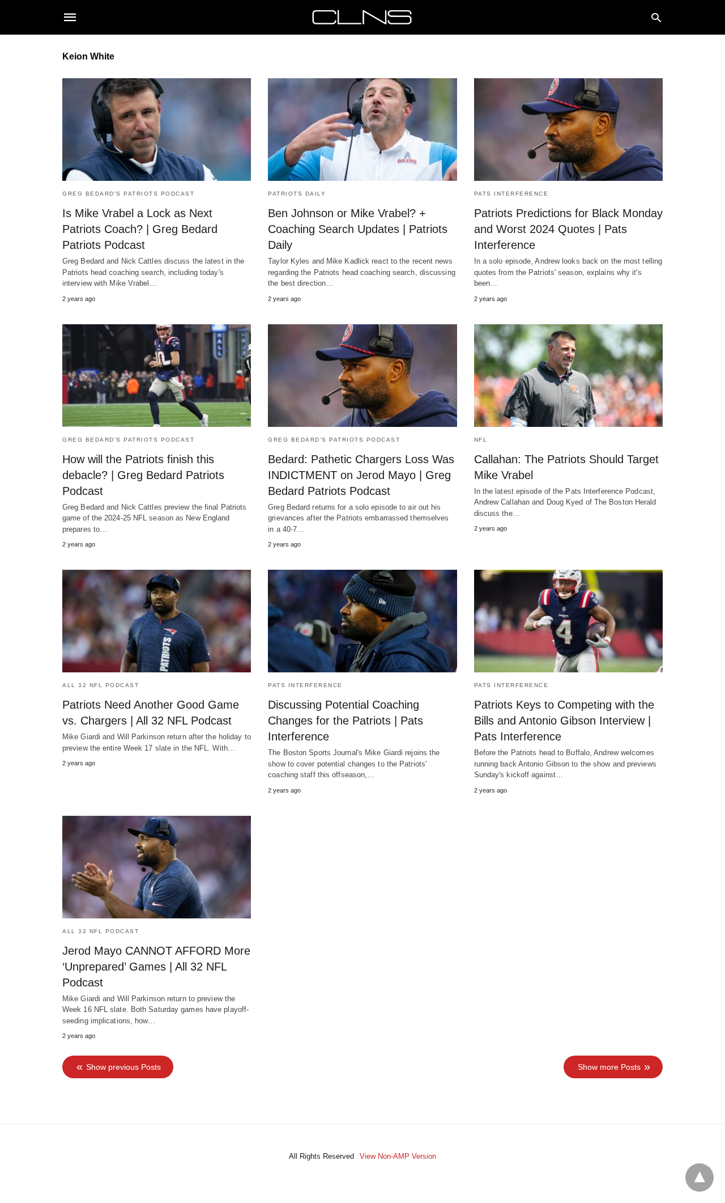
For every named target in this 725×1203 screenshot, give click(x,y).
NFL (481, 440)
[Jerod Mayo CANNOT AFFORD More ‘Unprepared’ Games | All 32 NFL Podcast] (156, 867)
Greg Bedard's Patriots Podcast (128, 193)
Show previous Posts (123, 1066)
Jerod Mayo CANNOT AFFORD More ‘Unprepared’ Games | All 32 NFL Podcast (156, 966)
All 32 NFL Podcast (100, 685)
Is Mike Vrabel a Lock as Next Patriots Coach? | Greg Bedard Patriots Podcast (140, 229)
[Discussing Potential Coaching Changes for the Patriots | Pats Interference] (362, 621)
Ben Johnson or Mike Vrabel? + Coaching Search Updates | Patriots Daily (357, 229)
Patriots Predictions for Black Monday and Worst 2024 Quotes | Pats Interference (568, 229)
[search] (656, 17)
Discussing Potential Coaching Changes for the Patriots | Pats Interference (345, 720)
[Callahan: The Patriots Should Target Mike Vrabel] (568, 375)
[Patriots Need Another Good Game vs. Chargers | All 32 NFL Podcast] (156, 621)
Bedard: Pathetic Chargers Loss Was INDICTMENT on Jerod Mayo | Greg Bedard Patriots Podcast (361, 475)
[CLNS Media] (362, 17)
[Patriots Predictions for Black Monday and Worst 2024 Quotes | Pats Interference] (568, 129)
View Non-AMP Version (398, 1156)
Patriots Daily (297, 193)
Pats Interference (511, 193)
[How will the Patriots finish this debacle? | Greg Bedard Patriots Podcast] (156, 375)
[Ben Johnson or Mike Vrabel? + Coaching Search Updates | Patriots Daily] (362, 129)
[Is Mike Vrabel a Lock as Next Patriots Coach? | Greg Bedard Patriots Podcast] (156, 129)
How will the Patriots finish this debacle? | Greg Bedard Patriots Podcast (143, 475)
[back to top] (699, 1177)
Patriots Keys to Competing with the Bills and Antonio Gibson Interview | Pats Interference (564, 720)
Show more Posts (609, 1066)
